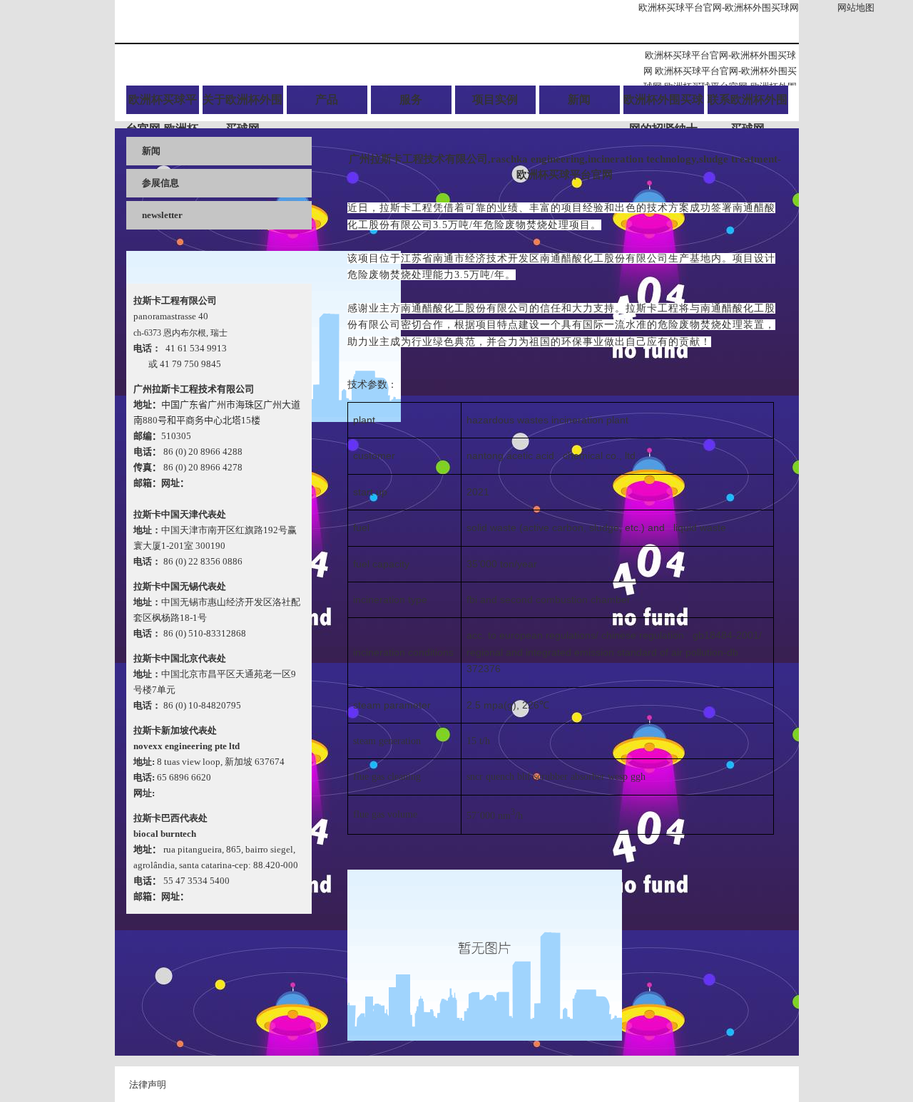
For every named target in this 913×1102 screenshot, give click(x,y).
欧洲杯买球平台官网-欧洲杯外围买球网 (718, 7)
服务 (410, 99)
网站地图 (855, 7)
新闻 (579, 99)
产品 (326, 99)
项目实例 (495, 99)
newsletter (162, 215)
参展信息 (160, 182)
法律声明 (147, 1084)
